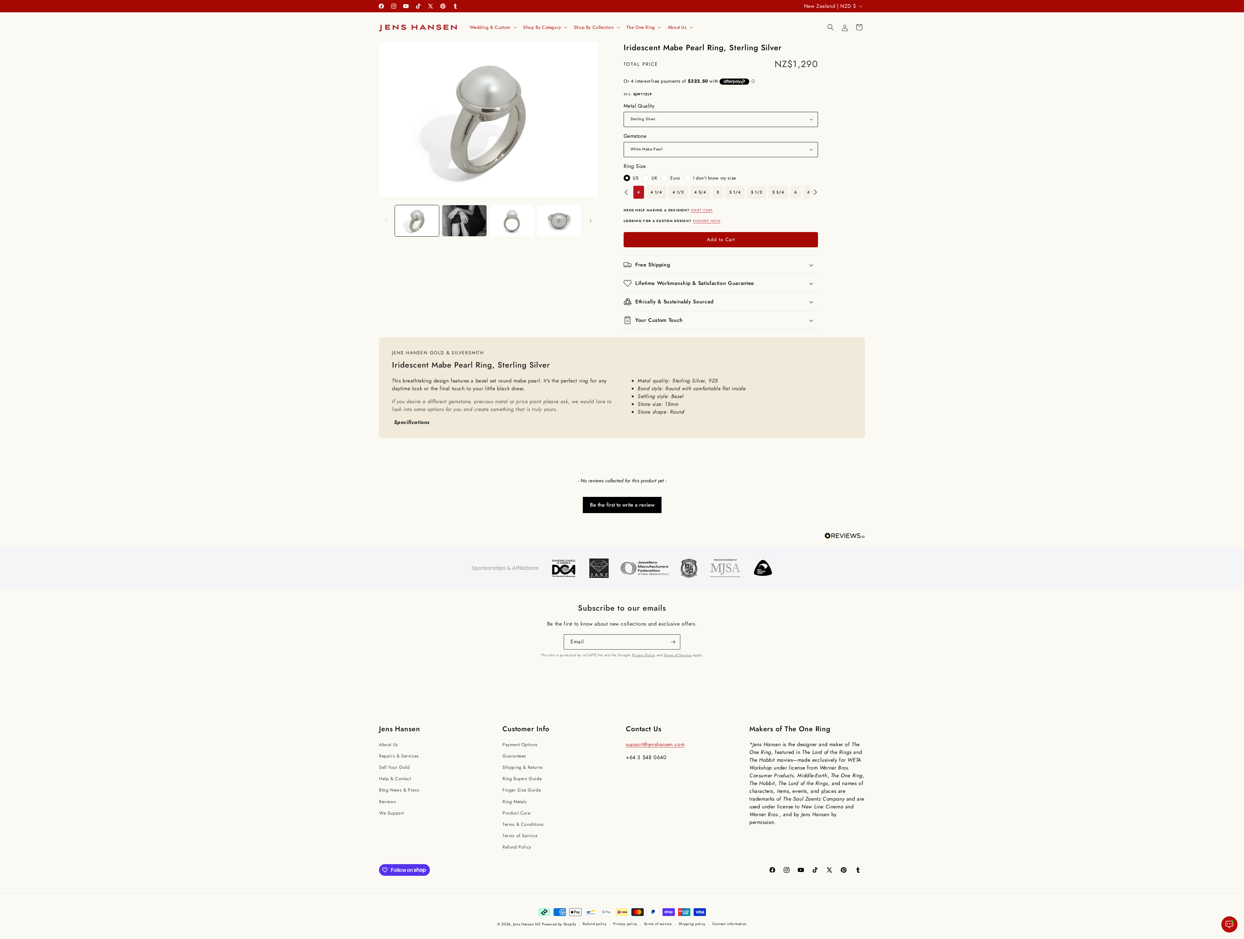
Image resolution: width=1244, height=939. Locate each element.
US (636, 178)
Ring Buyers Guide (522, 778)
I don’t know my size (714, 178)
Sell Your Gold (394, 767)
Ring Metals (514, 801)
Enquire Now (706, 220)
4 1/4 (656, 192)
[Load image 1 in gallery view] (417, 220)
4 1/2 (678, 192)
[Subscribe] (673, 642)
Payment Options (520, 744)
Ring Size (635, 166)
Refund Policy (516, 847)
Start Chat (702, 210)
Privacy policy (625, 923)
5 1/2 (756, 192)
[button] (493, 27)
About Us (388, 744)
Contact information (729, 923)
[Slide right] (590, 221)
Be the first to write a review (622, 505)
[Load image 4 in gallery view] (559, 220)
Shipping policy (692, 923)
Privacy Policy (643, 655)
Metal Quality (639, 106)
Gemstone (635, 136)
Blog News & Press (399, 790)
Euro (675, 178)
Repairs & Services (399, 756)
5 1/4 (735, 192)
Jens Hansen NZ (527, 924)
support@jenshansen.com (655, 744)
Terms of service (658, 923)
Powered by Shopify (559, 924)
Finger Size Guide (521, 790)
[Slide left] (386, 221)
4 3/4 (700, 192)
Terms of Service (678, 655)
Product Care (516, 813)
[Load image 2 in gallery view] (464, 220)
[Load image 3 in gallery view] (512, 220)
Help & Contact (395, 778)
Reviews (387, 801)
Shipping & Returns (522, 767)
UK (654, 178)
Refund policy (594, 923)
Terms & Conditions (523, 824)
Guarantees (514, 756)
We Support (391, 813)
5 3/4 (778, 192)
